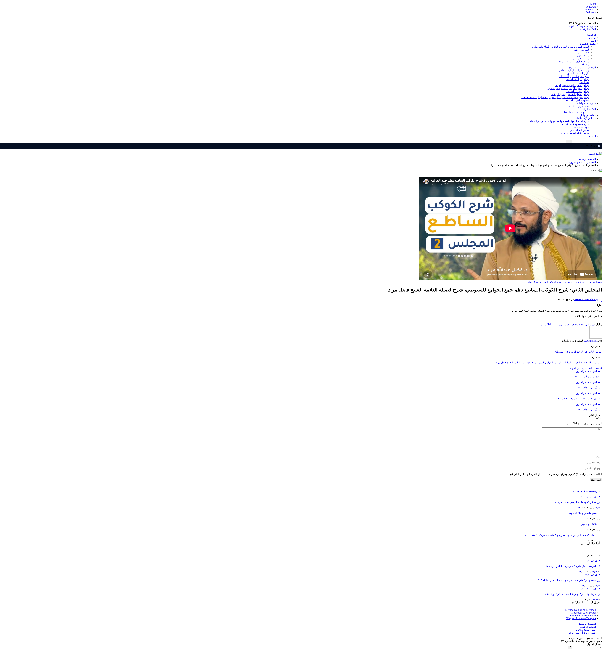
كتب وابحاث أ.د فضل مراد (576, 112)
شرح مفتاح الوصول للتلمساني (574, 76)
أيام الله (585, 64)
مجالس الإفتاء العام (586, 118)
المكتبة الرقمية (588, 29)
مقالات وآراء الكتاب (579, 106)
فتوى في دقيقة (581, 127)
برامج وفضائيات (587, 43)
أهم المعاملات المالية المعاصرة (573, 70)
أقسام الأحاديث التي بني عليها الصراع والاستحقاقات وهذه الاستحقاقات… (560, 535)
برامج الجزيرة (582, 55)
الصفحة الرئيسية (587, 623)
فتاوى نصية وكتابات (586, 103)
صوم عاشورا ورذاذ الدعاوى (583, 513)
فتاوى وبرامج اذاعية (590, 588)
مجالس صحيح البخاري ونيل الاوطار (571, 85)
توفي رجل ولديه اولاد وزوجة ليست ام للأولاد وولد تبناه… (571, 594)
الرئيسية (591, 34)
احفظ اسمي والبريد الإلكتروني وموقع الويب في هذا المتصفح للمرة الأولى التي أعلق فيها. (554, 474)
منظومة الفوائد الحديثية (577, 100)
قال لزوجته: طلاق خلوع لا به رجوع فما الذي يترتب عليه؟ (571, 566)
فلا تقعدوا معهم (589, 524)
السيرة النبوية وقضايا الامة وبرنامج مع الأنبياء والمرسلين (560, 46)
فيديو (599, 282)
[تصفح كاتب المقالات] (595, 337)
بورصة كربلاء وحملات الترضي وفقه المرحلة (577, 502)
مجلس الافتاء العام (579, 130)
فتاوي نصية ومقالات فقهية (582, 26)
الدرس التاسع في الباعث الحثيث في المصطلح (578, 351)
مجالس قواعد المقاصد (577, 91)
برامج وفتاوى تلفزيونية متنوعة (574, 61)
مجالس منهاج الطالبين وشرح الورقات (570, 94)
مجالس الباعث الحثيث (577, 79)
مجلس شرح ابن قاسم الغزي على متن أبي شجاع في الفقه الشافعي (554, 97)
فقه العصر (584, 82)
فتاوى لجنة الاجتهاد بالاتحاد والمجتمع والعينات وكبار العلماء (559, 121)
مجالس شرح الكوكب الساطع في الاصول (568, 88)
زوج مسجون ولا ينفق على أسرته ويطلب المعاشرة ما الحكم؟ (568, 580)
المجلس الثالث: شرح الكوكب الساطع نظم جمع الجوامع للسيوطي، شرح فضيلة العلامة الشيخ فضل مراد (549, 362)
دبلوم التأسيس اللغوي (578, 73)
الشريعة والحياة (581, 49)
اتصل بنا (592, 136)
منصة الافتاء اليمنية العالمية (575, 133)
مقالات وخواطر (588, 115)
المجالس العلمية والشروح (582, 67)
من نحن (592, 37)
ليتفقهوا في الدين (580, 58)
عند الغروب (583, 52)
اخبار (593, 40)
